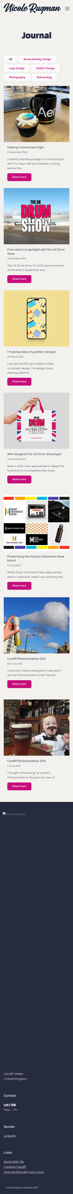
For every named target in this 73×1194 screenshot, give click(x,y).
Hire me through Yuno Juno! (24, 1172)
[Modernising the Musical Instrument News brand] (36, 523)
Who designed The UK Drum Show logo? (34, 454)
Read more (19, 177)
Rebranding (44, 77)
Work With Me (14, 1162)
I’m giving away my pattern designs (31, 352)
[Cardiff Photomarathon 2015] (36, 625)
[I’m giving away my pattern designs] (36, 318)
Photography (17, 77)
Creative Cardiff (15, 1167)
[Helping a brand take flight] (36, 113)
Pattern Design (45, 68)
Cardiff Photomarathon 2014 (26, 761)
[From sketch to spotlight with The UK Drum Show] (36, 216)
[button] (67, 8)
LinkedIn (10, 1136)
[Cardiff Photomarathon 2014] (36, 727)
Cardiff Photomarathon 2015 (26, 659)
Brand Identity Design (37, 59)
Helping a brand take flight (25, 147)
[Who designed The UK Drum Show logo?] (36, 420)
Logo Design (17, 68)
